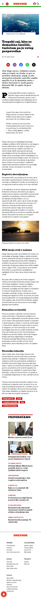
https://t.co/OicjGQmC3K (21, 128)
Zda (22, 402)
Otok (19, 399)
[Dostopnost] (7, 3)
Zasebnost (10, 591)
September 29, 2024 (14, 133)
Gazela (26, 562)
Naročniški (10, 578)
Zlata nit (26, 564)
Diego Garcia (8, 399)
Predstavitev (11, 545)
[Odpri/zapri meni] (4, 4)
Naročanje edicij (12, 568)
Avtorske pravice (12, 587)
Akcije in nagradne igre (14, 580)
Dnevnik (9, 562)
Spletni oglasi (28, 545)
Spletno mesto (12, 582)
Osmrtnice (27, 550)
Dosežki (9, 550)
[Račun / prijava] (34, 3)
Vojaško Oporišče (10, 402)
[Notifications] (4, 594)
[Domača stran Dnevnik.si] (20, 4)
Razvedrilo (10, 566)
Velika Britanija (10, 406)
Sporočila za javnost (13, 552)
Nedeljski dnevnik (12, 564)
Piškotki (9, 584)
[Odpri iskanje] (37, 4)
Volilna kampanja (12, 589)
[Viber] (14, 65)
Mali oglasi (27, 552)
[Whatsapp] (27, 65)
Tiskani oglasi (28, 548)
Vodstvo (9, 548)
